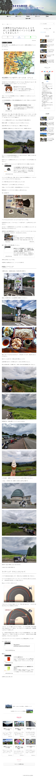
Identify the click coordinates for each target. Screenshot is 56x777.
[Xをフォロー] (46, 108)
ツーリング (10, 42)
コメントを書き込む (19, 764)
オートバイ (4, 42)
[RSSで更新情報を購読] (49, 108)
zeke (47, 81)
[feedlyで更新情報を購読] (48, 108)
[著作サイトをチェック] (45, 108)
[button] (54, 23)
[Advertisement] (19, 691)
